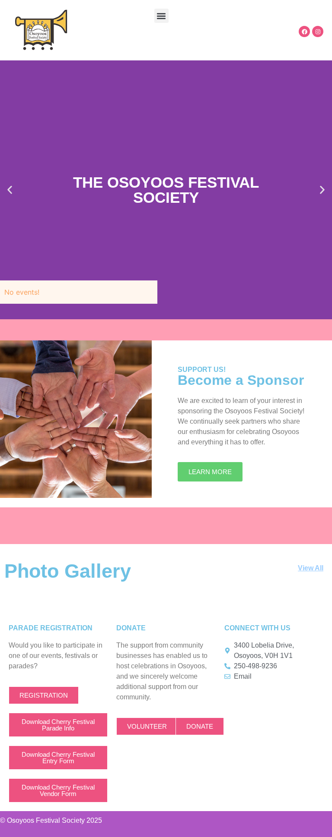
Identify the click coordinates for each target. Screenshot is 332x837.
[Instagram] (317, 31)
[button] (161, 16)
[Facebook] (304, 31)
